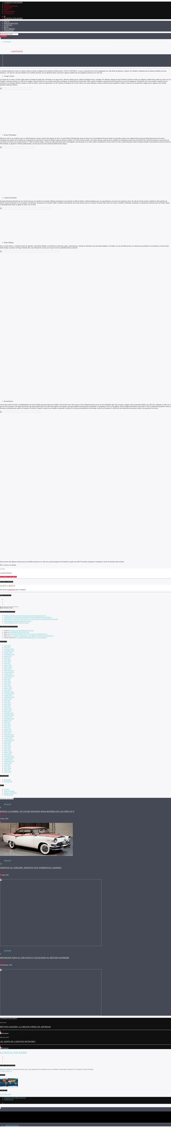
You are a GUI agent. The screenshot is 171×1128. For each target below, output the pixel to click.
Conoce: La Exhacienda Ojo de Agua (22, 630)
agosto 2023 (8, 677)
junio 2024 (7, 660)
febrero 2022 (8, 709)
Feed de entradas (9, 791)
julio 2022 (7, 701)
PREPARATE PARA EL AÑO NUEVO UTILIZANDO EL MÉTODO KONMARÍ (31, 619)
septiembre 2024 (9, 654)
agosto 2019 (8, 763)
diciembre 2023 (9, 670)
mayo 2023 (7, 683)
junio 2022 (7, 702)
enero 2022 (7, 711)
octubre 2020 (8, 738)
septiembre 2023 (9, 676)
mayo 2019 (7, 768)
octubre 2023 (8, 674)
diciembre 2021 (9, 713)
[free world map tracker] (9, 1086)
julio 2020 (7, 743)
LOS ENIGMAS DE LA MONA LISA (16, 623)
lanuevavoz (17, 51)
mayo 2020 (7, 747)
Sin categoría (8, 781)
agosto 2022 (8, 699)
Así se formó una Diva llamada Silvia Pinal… (18, 621)
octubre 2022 (8, 695)
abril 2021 (7, 727)
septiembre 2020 (9, 740)
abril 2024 (7, 663)
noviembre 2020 (9, 736)
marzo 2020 (7, 750)
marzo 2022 (7, 708)
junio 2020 (7, 745)
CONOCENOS (5, 1071)
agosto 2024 (8, 656)
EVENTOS (8, 8)
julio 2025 (7, 647)
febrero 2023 (8, 688)
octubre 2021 (8, 717)
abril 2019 (7, 770)
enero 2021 (7, 733)
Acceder (6, 789)
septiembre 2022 (9, 697)
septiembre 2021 (9, 718)
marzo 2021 (7, 729)
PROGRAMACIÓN (11, 6)
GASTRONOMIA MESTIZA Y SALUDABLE (31, 637)
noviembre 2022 (9, 693)
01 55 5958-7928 (5, 1094)
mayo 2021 (7, 726)
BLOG (6, 9)
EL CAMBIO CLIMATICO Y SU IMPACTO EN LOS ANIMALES (31, 636)
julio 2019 (7, 765)
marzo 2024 (7, 665)
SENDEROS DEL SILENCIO (19, 632)
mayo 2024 (7, 661)
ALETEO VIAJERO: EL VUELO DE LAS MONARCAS (28, 634)
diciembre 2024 (9, 649)
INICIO (6, 4)
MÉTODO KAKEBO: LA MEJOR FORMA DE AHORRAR (25, 1027)
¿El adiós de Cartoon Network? (18, 1041)
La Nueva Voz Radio (13, 2)
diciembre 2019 (9, 756)
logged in (11, 589)
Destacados (7, 41)
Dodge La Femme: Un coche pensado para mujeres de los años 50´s (25, 615)
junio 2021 (7, 724)
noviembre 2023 (9, 672)
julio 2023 (7, 679)
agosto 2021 (8, 720)
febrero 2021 (8, 731)
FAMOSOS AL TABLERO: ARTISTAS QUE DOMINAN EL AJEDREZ (27, 617)
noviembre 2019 (9, 758)
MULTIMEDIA (9, 11)
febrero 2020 (8, 752)
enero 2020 (7, 754)
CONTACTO (8, 13)
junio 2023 (7, 681)
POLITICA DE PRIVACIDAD (15, 1098)
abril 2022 (7, 706)
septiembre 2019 (9, 761)
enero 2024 (7, 668)
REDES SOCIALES (12, 1125)
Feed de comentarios (10, 793)
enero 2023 (7, 690)
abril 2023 (7, 685)
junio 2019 (7, 767)
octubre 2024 (8, 652)
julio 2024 (7, 658)
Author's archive (8, 577)
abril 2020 (7, 749)
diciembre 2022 (9, 692)
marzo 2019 (7, 772)
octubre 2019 (8, 759)
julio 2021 (7, 722)
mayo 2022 (7, 704)
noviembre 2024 (9, 651)
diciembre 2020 (9, 734)
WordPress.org (8, 794)
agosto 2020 (8, 742)
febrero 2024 (8, 667)
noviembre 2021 (9, 715)
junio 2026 (7, 645)
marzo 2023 (7, 686)
